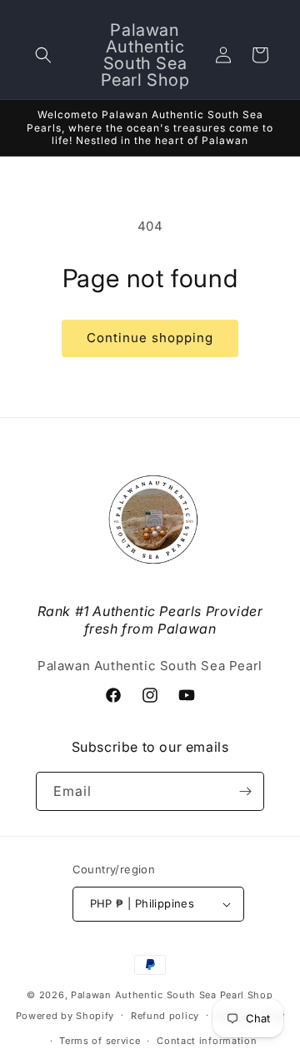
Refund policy (165, 1016)
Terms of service (99, 1041)
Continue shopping (150, 338)
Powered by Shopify (65, 1015)
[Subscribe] (245, 791)
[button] (43, 55)
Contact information (207, 1041)
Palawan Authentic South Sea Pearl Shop (172, 995)
